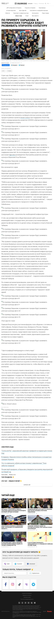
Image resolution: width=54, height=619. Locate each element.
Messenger (32, 564)
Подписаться (35, 573)
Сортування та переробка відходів (39, 10)
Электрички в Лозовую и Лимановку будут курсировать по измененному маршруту (12, 527)
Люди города (45, 13)
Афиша (7, 3)
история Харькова (11, 10)
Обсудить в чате (12, 474)
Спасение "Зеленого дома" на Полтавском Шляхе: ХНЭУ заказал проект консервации (40, 527)
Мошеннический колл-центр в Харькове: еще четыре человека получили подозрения (40, 511)
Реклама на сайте (27, 597)
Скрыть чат (27, 484)
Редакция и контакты (27, 595)
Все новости (35, 15)
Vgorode (12, 155)
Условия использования (27, 593)
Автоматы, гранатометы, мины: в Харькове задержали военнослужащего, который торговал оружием (13, 511)
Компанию (41, 3)
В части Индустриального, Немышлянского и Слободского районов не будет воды (40, 544)
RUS (48, 3)
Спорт (27, 15)
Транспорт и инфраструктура (20, 13)
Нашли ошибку (4, 474)
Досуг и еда (18, 15)
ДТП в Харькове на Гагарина (14, 7)
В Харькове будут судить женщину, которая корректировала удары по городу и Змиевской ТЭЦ (11, 544)
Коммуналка (35, 13)
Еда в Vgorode (22, 10)
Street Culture (25, 117)
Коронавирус (42, 7)
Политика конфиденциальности (27, 599)
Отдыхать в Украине (30, 7)
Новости (3, 3)
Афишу (36, 3)
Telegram (19, 564)
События (7, 13)
